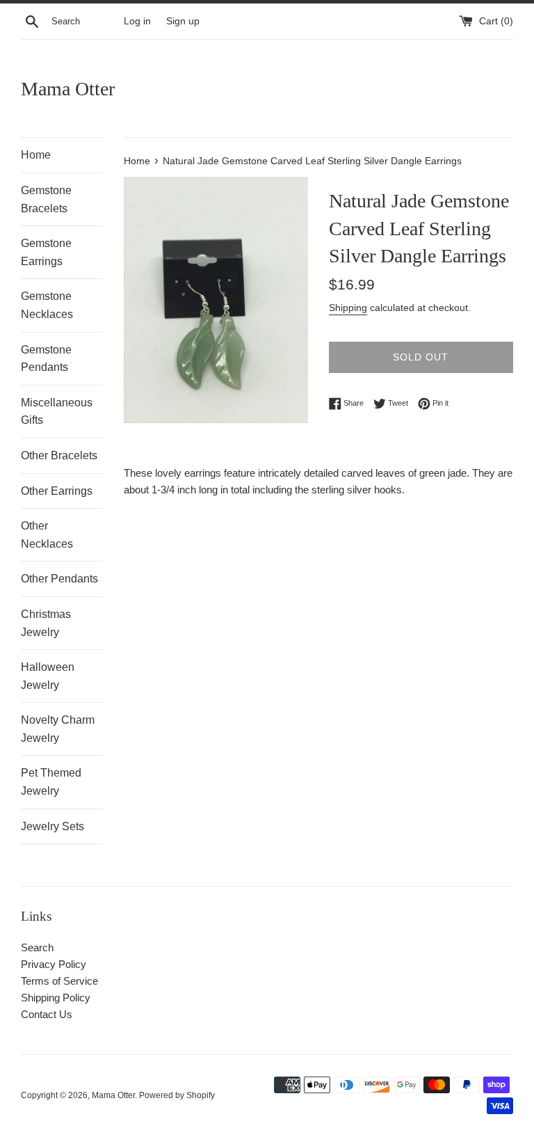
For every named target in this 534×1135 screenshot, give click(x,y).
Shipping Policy (55, 997)
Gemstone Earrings (46, 252)
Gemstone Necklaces (47, 305)
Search (37, 947)
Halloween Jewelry (47, 676)
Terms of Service (59, 981)
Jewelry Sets (52, 826)
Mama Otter (68, 89)
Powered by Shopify (177, 1095)
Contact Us (46, 1014)
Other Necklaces (47, 535)
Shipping (348, 307)
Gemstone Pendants (46, 359)
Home (36, 155)
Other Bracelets (59, 455)
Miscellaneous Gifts (56, 412)
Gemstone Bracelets (46, 199)
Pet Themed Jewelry (51, 782)
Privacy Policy (53, 964)
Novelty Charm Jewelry (58, 729)
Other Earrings (56, 491)
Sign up (183, 21)
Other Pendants (59, 579)
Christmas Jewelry (46, 623)
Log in (137, 21)
